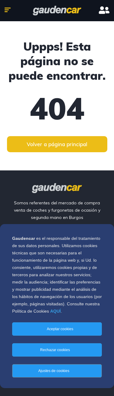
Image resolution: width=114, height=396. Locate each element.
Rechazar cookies (55, 350)
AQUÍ (55, 311)
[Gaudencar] (57, 10)
